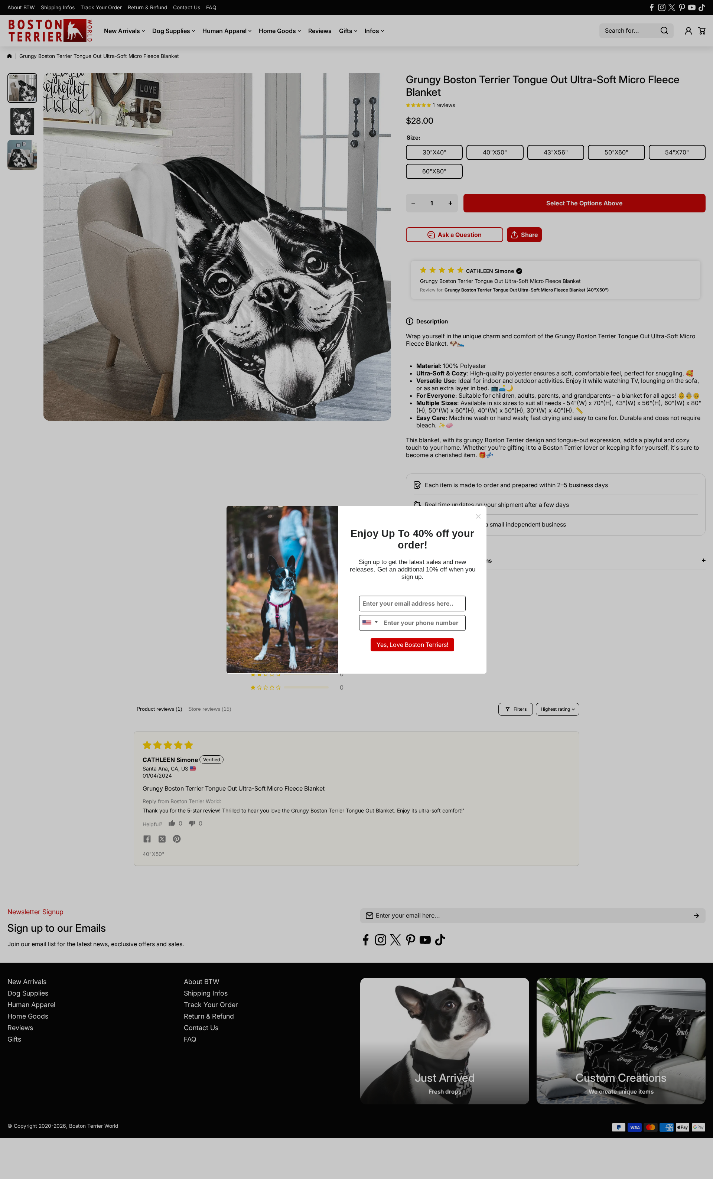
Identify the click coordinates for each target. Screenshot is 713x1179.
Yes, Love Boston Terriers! (412, 644)
